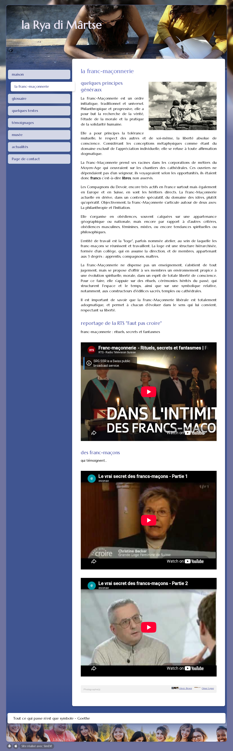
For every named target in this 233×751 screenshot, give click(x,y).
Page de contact (26, 158)
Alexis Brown (185, 688)
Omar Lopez (208, 688)
